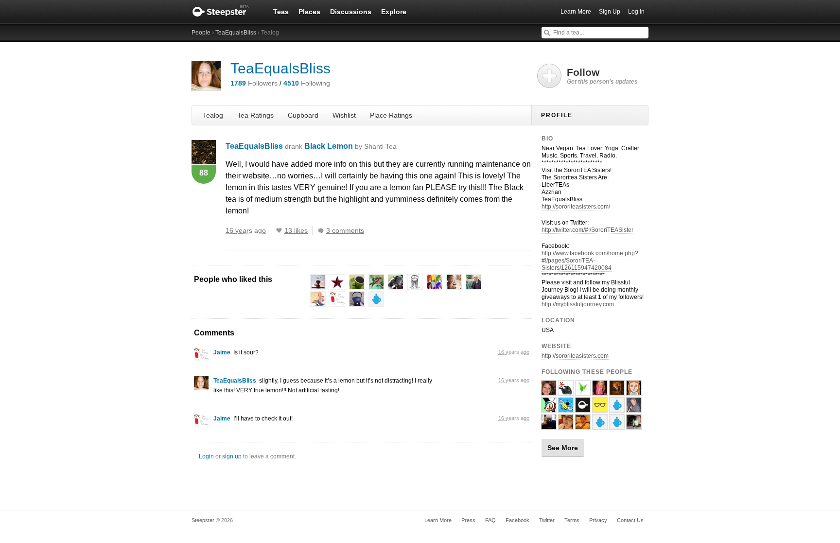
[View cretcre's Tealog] (617, 391)
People (201, 32)
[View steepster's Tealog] (583, 408)
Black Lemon (350, 146)
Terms (571, 520)
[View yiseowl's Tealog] (600, 425)
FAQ (490, 520)
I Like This (279, 230)
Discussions (350, 12)
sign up (232, 456)
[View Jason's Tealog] (634, 408)
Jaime (221, 352)
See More (562, 448)
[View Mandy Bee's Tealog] (566, 408)
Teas (281, 12)
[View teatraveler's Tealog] (634, 425)
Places (309, 12)
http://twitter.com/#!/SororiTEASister (587, 230)
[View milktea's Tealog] (617, 408)
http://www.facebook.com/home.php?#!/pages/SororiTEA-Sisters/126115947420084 (590, 260)
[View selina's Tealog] (600, 391)
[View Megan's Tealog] (549, 391)
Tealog (213, 115)
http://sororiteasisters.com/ (576, 206)
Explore (393, 12)
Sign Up (609, 11)
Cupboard (303, 115)
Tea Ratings (255, 115)
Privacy (598, 520)
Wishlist (344, 115)
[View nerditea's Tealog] (583, 391)
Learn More (575, 11)
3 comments (345, 230)
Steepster (226, 11)
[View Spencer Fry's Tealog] (583, 425)
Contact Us (630, 520)
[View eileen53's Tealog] (634, 391)
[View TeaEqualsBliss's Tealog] (201, 385)
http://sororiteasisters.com (575, 355)
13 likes (296, 230)
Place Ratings (391, 115)
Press (468, 520)
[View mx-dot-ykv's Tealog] (566, 425)
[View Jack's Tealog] (600, 408)
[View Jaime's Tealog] (201, 357)
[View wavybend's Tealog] (617, 425)
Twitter (547, 520)
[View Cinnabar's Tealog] (566, 391)
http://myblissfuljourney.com (578, 304)
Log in (636, 11)
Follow (602, 76)
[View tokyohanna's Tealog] (549, 408)
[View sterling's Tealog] (549, 425)
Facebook (517, 520)
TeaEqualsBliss (235, 32)
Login (206, 456)
